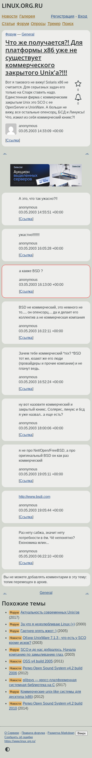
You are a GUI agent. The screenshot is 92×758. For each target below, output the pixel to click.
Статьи (8, 23)
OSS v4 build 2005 (38, 661)
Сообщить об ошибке (18, 737)
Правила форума (33, 733)
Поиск (67, 23)
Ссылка (12, 140)
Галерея (27, 16)
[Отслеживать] (78, 97)
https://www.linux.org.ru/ (20, 741)
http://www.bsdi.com (34, 497)
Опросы (38, 23)
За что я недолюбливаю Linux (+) (48, 624)
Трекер (54, 23)
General (28, 34)
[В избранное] (78, 84)
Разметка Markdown (61, 733)
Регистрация (62, 16)
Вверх (81, 733)
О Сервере (11, 733)
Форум (23, 23)
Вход (82, 16)
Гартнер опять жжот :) (38, 631)
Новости (9, 16)
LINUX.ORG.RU (22, 6)
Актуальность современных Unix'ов (50, 612)
